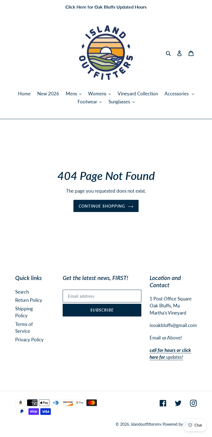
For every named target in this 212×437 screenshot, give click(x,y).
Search (22, 292)
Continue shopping (102, 205)
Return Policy (28, 300)
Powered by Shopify (180, 424)
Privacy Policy (29, 339)
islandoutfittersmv (146, 424)
